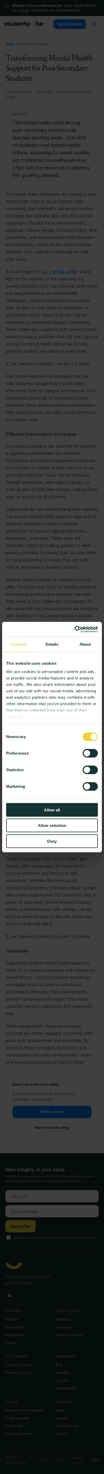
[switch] (90, 753)
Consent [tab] (19, 644)
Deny (52, 841)
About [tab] (85, 644)
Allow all (52, 809)
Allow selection (52, 825)
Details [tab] (52, 644)
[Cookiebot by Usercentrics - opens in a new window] (75, 629)
